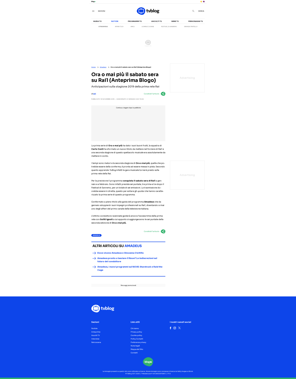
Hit (94, 94)
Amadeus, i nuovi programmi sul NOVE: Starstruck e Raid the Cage (129, 268)
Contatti (134, 353)
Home (93, 67)
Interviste (254, 23)
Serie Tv (175, 21)
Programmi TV (135, 21)
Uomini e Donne (148, 26)
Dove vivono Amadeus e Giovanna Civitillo (120, 253)
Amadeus (103, 67)
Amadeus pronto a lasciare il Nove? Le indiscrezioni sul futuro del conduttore (127, 260)
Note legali (135, 346)
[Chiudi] (290, 7)
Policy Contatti (137, 339)
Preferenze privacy (138, 342)
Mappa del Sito (137, 349)
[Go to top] (257, 371)
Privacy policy (136, 332)
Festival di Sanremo (169, 26)
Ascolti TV (156, 21)
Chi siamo (135, 328)
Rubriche (254, 27)
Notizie (207, 23)
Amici (133, 26)
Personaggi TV (195, 21)
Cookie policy (136, 335)
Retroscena (210, 31)
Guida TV (97, 21)
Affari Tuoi (119, 26)
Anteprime (209, 27)
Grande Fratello (190, 26)
